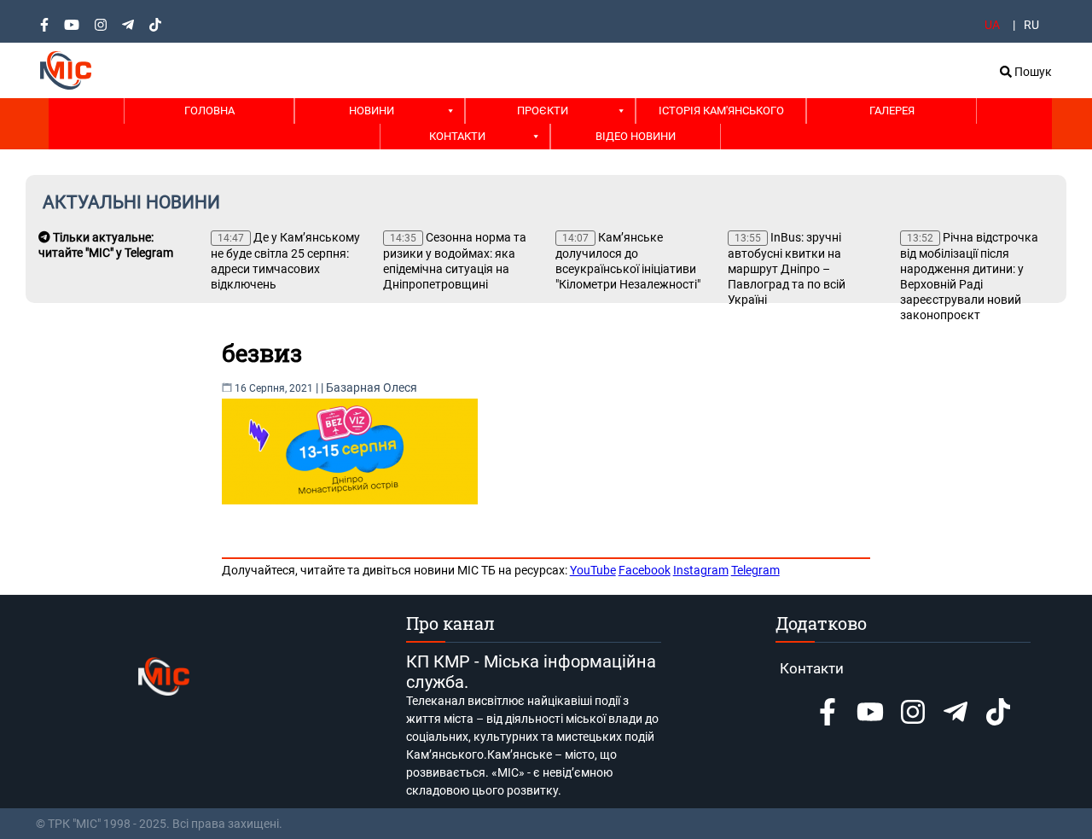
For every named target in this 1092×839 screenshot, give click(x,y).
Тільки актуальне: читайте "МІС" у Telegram (105, 244)
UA (992, 25)
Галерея (892, 110)
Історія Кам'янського (721, 110)
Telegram (755, 570)
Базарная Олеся (371, 387)
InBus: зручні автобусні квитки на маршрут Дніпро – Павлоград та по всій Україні (786, 268)
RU (1031, 25)
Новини (371, 110)
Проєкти (542, 110)
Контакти (457, 136)
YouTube (593, 570)
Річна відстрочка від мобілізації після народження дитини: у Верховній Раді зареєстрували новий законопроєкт (969, 276)
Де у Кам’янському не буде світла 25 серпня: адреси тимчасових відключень (285, 260)
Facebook (645, 570)
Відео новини (635, 136)
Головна (209, 110)
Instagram (701, 570)
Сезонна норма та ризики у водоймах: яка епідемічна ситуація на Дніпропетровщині (454, 260)
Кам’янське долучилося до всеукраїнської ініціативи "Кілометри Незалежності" (627, 260)
